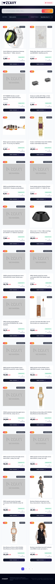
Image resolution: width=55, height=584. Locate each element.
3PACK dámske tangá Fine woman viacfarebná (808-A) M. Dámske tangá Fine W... (40, 277)
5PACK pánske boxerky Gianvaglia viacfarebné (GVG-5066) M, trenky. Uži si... (13, 503)
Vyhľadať (47, 11)
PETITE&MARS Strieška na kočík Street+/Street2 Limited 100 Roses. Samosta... (12, 97)
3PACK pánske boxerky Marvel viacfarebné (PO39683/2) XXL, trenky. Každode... (12, 323)
